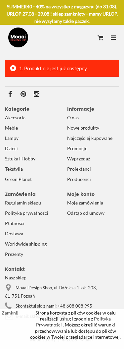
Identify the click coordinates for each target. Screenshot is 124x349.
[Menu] (113, 38)
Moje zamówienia (85, 202)
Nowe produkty (83, 128)
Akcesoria (15, 117)
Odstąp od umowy (85, 213)
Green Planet (18, 179)
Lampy (12, 138)
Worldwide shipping (26, 244)
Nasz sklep (15, 277)
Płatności (14, 223)
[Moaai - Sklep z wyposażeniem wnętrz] (18, 37)
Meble (11, 128)
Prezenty (14, 254)
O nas (73, 117)
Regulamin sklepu (23, 202)
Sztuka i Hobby (20, 158)
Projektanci (79, 169)
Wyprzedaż (78, 158)
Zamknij (10, 313)
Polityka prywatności (26, 213)
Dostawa (14, 233)
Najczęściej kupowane (89, 138)
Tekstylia (14, 169)
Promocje (77, 148)
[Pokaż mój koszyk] (100, 38)
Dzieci (11, 148)
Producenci (79, 179)
